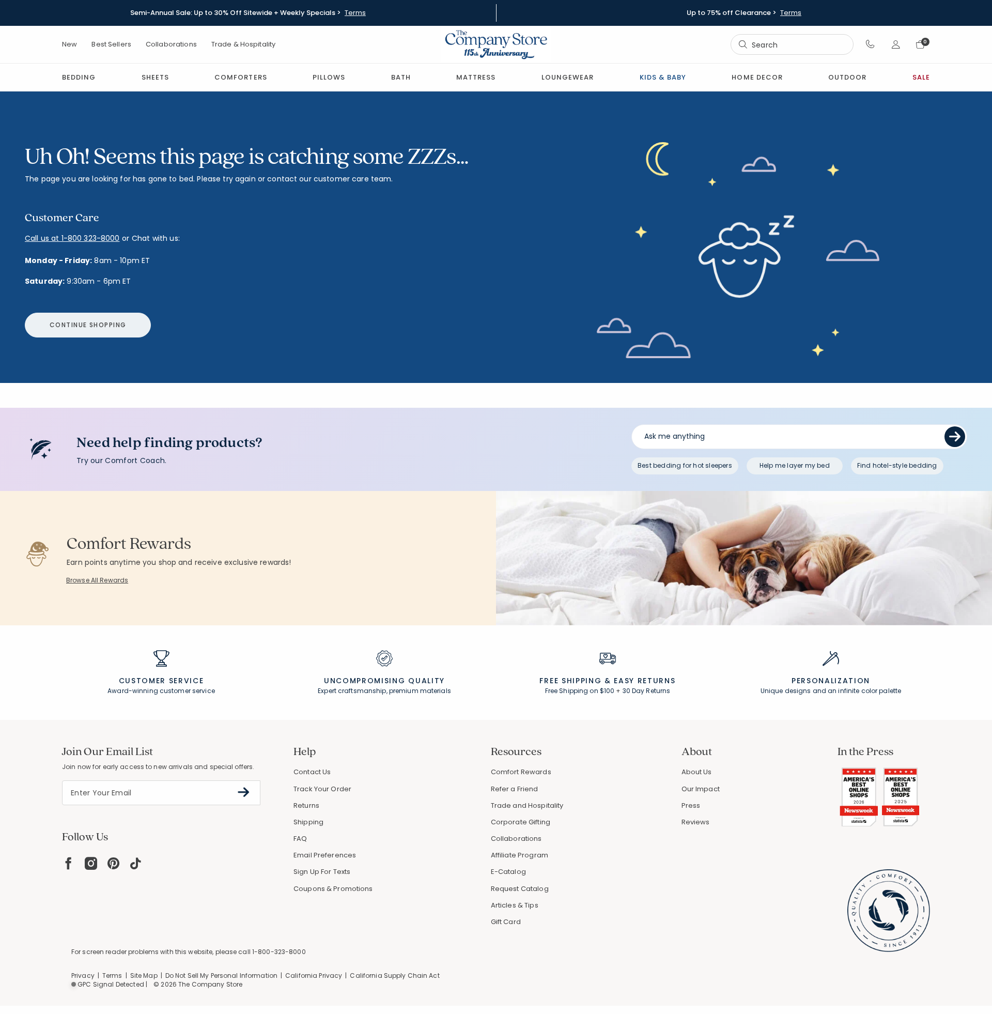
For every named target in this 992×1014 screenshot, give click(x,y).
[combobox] (792, 45)
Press (691, 805)
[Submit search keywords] (743, 44)
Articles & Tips (514, 905)
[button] (870, 44)
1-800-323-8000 (279, 951)
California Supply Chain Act (394, 975)
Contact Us (312, 772)
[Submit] (954, 436)
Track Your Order (322, 789)
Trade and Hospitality (527, 805)
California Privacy (313, 975)
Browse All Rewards (97, 580)
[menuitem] (79, 77)
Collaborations (171, 44)
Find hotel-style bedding (897, 465)
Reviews (695, 822)
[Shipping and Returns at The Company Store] (607, 663)
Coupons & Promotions (333, 889)
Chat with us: (156, 238)
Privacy (83, 975)
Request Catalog (520, 889)
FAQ (300, 838)
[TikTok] (136, 863)
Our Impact (700, 789)
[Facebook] (68, 863)
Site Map (144, 975)
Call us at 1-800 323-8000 (72, 238)
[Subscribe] (244, 792)
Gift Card (506, 922)
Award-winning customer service (161, 690)
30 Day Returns (647, 690)
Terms (355, 13)
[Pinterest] (113, 863)
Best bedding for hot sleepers (685, 465)
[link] (475, 77)
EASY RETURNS (644, 680)
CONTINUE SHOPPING (88, 324)
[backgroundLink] (248, 13)
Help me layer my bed (795, 465)
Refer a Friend (514, 789)
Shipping (308, 822)
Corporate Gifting (520, 822)
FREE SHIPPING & (575, 680)
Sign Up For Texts (321, 872)
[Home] (496, 44)
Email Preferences (324, 855)
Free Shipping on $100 (580, 690)
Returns (306, 805)
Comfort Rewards (521, 772)
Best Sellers (111, 44)
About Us (696, 772)
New (69, 44)
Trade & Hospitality (243, 44)
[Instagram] (91, 863)
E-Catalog (508, 872)
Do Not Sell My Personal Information (221, 975)
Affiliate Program (519, 855)
